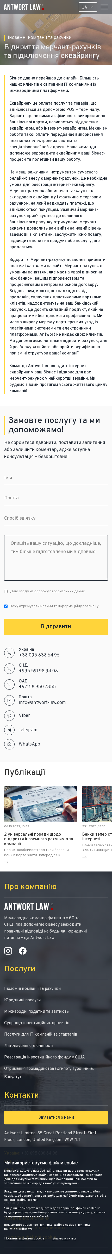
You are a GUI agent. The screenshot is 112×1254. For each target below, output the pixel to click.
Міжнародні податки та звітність (36, 1011)
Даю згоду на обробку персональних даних (47, 591)
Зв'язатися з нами (56, 1117)
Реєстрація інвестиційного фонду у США (44, 1057)
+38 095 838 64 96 (39, 655)
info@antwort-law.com (42, 703)
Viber (24, 716)
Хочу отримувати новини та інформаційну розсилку (54, 606)
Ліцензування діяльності (28, 1046)
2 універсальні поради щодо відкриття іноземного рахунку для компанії (38, 839)
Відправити (56, 626)
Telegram (28, 730)
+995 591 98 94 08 (38, 671)
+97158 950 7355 (37, 687)
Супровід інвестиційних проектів (36, 1023)
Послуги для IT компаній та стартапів (40, 1034)
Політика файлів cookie (56, 1225)
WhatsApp (29, 744)
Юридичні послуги (22, 1000)
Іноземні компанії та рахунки (32, 988)
